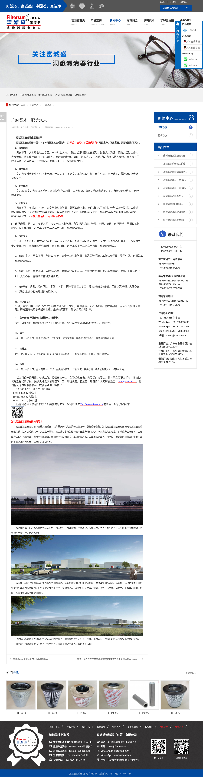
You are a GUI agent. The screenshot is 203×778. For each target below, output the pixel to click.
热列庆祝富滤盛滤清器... (172, 155)
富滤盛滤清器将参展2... (172, 179)
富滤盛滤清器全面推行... (172, 171)
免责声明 (179, 726)
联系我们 (149, 726)
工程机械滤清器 (28, 94)
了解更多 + (191, 673)
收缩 (178, 33)
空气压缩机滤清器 (63, 94)
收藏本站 (183, 2)
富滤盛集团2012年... (170, 203)
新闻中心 (115, 22)
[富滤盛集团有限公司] (25, 21)
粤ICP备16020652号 (120, 773)
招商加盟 (132, 22)
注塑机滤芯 (80, 94)
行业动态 (162, 135)
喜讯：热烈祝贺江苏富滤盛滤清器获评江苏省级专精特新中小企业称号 (109, 659)
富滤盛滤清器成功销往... (172, 163)
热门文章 (163, 147)
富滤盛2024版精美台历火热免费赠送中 (30, 659)
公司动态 (47, 104)
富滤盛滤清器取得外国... (172, 212)
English (163, 2)
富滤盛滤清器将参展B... (172, 187)
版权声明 (164, 726)
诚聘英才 (149, 22)
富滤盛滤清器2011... (170, 195)
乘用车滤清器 (45, 94)
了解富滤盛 (167, 22)
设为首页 (173, 2)
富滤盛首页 (78, 22)
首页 (23, 104)
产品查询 (97, 22)
